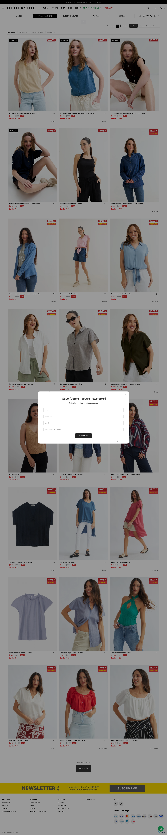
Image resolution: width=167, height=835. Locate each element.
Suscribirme (83, 436)
